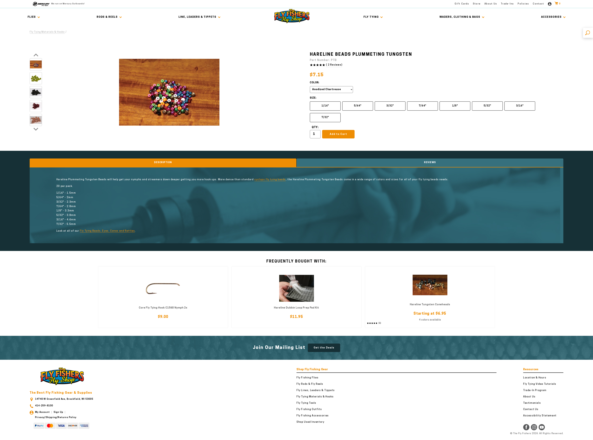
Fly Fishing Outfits (309, 409)
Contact (538, 4)
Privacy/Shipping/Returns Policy (55, 417)
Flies (32, 17)
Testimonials (532, 403)
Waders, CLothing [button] (459, 17)
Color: (314, 82)
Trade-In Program (535, 390)
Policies (523, 4)
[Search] (588, 33)
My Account (42, 412)
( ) (334, 65)
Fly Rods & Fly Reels (309, 384)
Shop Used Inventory (310, 422)
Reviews (430, 162)
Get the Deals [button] (324, 347)
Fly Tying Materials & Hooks (47, 32)
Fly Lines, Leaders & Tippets (315, 390)
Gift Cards (462, 4)
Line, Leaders (197, 17)
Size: (313, 98)
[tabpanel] (163, 297)
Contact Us (530, 409)
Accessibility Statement (540, 416)
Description (163, 162)
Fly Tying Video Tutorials (539, 384)
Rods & (107, 17)
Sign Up (58, 412)
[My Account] (549, 4)
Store (477, 4)
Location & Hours (534, 378)
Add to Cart (338, 134)
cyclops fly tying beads (270, 179)
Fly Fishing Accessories (312, 416)
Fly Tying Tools (306, 403)
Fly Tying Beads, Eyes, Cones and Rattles (107, 231)
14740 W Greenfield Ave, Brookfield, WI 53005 (64, 399)
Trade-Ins (507, 4)
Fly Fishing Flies (307, 378)
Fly (371, 17)
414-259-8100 (44, 406)
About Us (490, 4)
